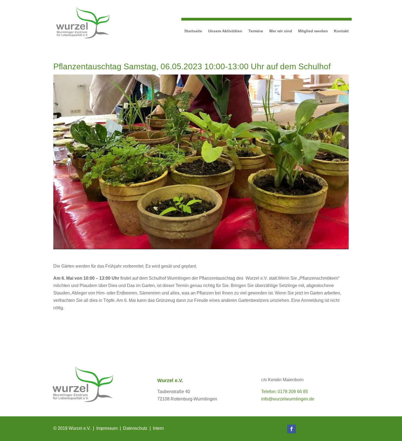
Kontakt (341, 31)
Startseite (193, 31)
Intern (158, 428)
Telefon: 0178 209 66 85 (284, 391)
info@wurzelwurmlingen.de (287, 399)
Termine (255, 31)
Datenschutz (135, 428)
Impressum (107, 428)
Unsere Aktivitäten (225, 31)
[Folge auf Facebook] (291, 429)
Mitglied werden (313, 31)
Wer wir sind (280, 31)
